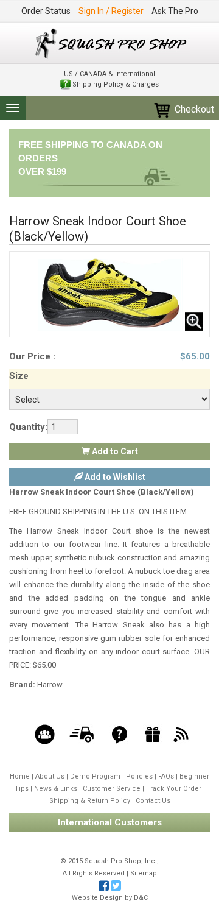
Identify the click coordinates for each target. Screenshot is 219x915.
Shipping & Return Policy (89, 801)
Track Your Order (173, 789)
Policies (139, 776)
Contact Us (153, 801)
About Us (49, 776)
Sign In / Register (111, 11)
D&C (141, 898)
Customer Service (112, 789)
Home (20, 776)
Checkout (193, 109)
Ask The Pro (174, 11)
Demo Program (95, 776)
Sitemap (143, 873)
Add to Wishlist (114, 477)
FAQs (166, 776)
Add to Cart (114, 451)
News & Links (55, 789)
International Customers (110, 822)
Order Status (46, 11)
